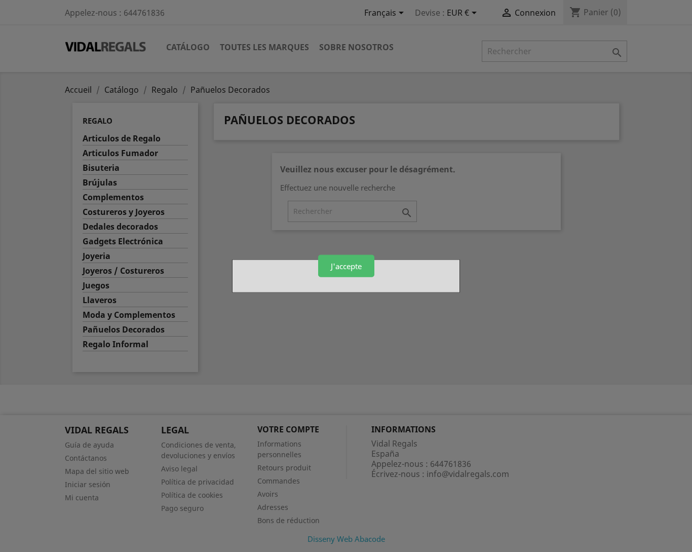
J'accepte (346, 266)
